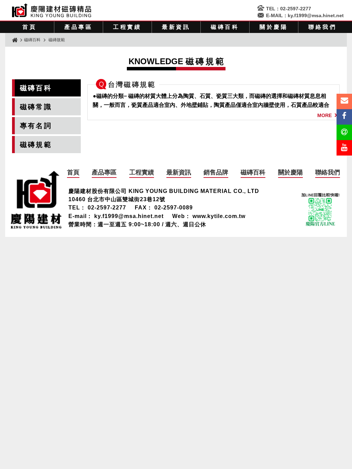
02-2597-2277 (295, 8)
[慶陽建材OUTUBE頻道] (344, 148)
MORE (324, 115)
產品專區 (78, 27)
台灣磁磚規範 (132, 84)
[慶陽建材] (36, 227)
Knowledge (177, 61)
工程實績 (127, 27)
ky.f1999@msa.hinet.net (316, 15)
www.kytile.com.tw (218, 216)
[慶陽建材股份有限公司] (51, 15)
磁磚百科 (225, 27)
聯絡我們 (322, 27)
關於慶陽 (274, 27)
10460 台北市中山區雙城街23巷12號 (116, 199)
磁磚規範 (36, 144)
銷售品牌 (216, 172)
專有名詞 (36, 125)
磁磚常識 (36, 107)
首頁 (29, 27)
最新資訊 (176, 27)
